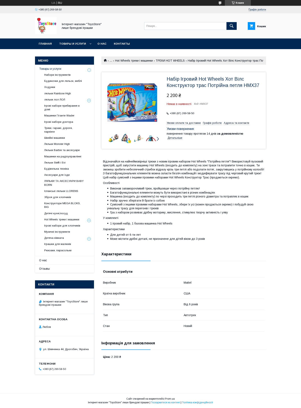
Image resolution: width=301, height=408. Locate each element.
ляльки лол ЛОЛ (54, 99)
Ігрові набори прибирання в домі (62, 107)
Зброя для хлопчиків (57, 197)
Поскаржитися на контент (165, 402)
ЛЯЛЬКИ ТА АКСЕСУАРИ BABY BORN (64, 182)
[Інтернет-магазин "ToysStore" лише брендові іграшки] (46, 33)
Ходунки (49, 87)
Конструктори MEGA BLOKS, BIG (62, 205)
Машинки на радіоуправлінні (62, 156)
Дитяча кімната (54, 237)
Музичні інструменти (57, 231)
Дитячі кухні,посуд (56, 213)
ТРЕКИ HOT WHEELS (170, 60)
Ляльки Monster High (57, 143)
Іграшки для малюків (57, 244)
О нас (101, 43)
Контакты (122, 43)
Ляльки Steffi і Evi (55, 162)
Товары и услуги (72, 43)
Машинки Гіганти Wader (59, 115)
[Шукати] (231, 26)
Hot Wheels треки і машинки (134, 60)
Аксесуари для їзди (57, 174)
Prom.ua (170, 398)
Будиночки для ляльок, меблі (63, 80)
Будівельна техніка (56, 168)
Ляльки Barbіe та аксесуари (62, 150)
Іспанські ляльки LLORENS (61, 191)
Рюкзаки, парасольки (57, 250)
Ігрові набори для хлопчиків (62, 225)
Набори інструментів (57, 74)
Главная (45, 43)
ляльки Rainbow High (57, 93)
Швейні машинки (54, 137)
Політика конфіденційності (197, 402)
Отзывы (44, 268)
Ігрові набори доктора (58, 121)
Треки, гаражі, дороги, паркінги (58, 129)
